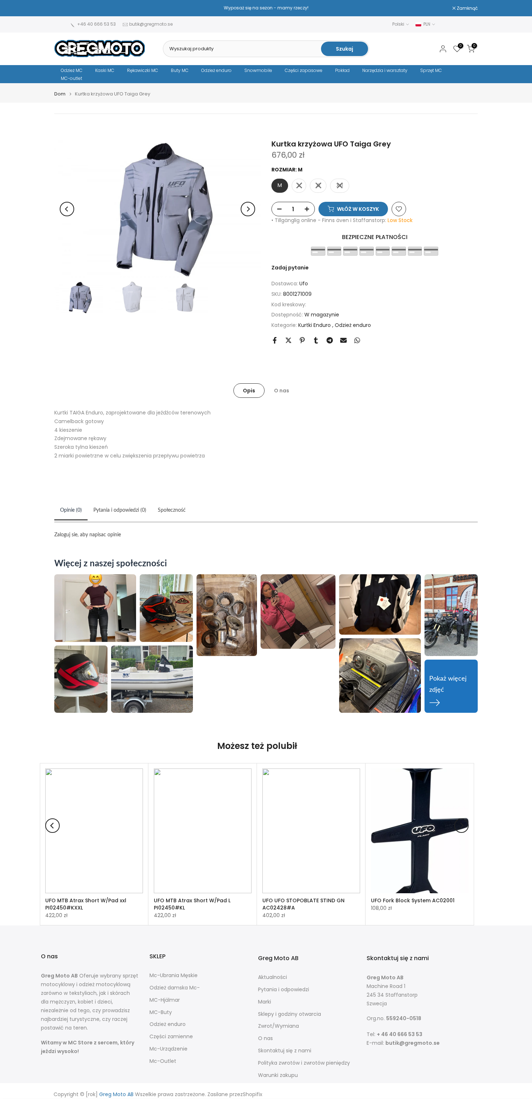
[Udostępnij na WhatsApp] (357, 340)
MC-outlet (71, 78)
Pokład (342, 70)
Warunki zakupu (278, 1075)
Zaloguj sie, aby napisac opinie (87, 534)
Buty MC (180, 70)
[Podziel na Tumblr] (316, 340)
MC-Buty (160, 1012)
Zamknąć (69, 8)
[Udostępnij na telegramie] (329, 340)
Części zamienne (171, 1036)
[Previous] (67, 209)
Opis (249, 390)
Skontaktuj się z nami (284, 1050)
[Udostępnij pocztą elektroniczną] (343, 340)
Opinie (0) (71, 510)
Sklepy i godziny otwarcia (289, 1014)
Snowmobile (258, 70)
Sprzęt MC (431, 70)
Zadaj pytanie (290, 267)
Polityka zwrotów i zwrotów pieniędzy (304, 1063)
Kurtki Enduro (315, 325)
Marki (264, 1001)
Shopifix (252, 1094)
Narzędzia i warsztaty (385, 70)
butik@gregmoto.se (151, 24)
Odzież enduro (216, 70)
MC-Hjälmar (164, 1000)
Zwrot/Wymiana (278, 1026)
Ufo (303, 283)
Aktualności (272, 977)
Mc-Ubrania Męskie (173, 975)
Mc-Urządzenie (168, 1048)
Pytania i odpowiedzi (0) (119, 510)
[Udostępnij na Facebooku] (274, 340)
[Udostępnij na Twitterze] (288, 340)
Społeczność (172, 510)
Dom (60, 93)
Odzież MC (72, 70)
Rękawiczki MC (142, 70)
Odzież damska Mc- (174, 987)
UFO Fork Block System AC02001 (413, 900)
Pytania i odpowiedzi (283, 989)
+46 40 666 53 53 (96, 24)
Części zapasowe (303, 70)
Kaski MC (104, 70)
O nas (281, 390)
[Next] (248, 209)
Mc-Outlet (162, 1061)
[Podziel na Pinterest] (302, 340)
